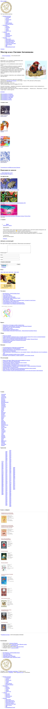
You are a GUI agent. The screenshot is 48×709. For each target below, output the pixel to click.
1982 (10, 486)
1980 (10, 484)
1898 (2, 493)
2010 (14, 478)
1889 (2, 485)
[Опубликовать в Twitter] (5, 98)
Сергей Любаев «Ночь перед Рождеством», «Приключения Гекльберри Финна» (20, 330)
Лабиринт (8, 553)
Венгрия (3, 403)
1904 (6, 455)
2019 (7, 272)
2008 (14, 476)
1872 (2, 470)
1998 (10, 505)
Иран (2, 411)
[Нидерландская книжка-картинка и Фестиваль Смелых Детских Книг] (8, 214)
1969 (10, 472)
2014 (14, 483)
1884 (2, 479)
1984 (10, 489)
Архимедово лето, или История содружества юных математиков (7, 513)
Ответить (5, 238)
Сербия (2, 429)
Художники (8, 17)
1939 (6, 493)
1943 (6, 498)
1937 (6, 491)
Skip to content (3, 1)
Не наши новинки (9, 24)
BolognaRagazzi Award (10, 46)
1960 (10, 461)
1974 (10, 477)
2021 (2, 272)
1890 (2, 486)
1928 (6, 481)
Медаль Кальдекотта (10, 40)
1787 (2, 462)
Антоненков (3, 167)
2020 (5, 272)
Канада (2, 416)
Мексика (3, 421)
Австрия (3, 395)
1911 (6, 461)
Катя (7, 224)
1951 (10, 451)
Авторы (7, 18)
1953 (10, 453)
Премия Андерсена (10, 42)
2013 (14, 482)
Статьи (7, 28)
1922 (6, 474)
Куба (2, 419)
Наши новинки (9, 22)
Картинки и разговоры (5, 634)
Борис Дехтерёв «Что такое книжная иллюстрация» (14, 369)
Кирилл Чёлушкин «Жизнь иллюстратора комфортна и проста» (16, 360)
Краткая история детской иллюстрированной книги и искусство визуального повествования (23, 370)
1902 (6, 453)
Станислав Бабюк (14, 647)
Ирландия (3, 412)
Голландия (3, 406)
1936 (6, 490)
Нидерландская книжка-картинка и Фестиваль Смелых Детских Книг (15, 216)
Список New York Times (11, 43)
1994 (10, 500)
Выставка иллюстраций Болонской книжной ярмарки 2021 (13, 202)
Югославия (3, 444)
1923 (6, 475)
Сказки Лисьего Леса (9, 602)
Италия (2, 414)
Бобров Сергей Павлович (10, 520)
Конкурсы (8, 34)
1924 (6, 476)
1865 (2, 465)
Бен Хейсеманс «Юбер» (8, 299)
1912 (6, 463)
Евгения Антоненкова (11, 80)
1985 (10, 490)
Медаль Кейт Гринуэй (10, 41)
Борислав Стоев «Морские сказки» (19, 644)
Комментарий (3, 252)
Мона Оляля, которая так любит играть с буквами (13, 354)
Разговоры (5, 25)
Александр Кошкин (13, 643)
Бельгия (3, 398)
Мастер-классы (9, 35)
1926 (6, 478)
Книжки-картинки (7, 16)
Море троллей (3, 586)
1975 (10, 478)
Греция (2, 407)
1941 (6, 495)
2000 (14, 467)
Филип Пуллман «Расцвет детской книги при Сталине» (15, 362)
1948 (6, 503)
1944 (6, 499)
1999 (10, 506)
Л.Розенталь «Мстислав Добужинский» (11, 361)
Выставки (8, 33)
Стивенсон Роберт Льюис (10, 557)
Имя (1, 254)
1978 (10, 482)
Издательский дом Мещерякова (10, 516)
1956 (10, 457)
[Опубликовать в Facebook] (6, 93)
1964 (10, 466)
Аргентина (3, 396)
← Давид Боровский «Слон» (6, 172)
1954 (10, 455)
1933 (6, 486)
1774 (2, 461)
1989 (10, 494)
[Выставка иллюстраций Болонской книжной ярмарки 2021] (8, 201)
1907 (6, 457)
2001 (14, 468)
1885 (2, 480)
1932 (6, 485)
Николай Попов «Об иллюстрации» (10, 367)
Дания (2, 409)
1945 (6, 500)
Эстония (3, 443)
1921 (6, 473)
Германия (3, 405)
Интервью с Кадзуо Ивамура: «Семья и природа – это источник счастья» (18, 355)
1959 (10, 460)
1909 (6, 459)
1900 (6, 451)
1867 (2, 467)
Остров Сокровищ (4, 551)
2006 (14, 474)
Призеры (5, 37)
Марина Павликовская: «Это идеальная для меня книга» (15, 349)
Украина (3, 435)
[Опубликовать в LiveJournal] (6, 96)
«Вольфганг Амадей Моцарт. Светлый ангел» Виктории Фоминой (17, 326)
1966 (10, 468)
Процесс (7, 26)
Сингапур (3, 430)
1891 (2, 487)
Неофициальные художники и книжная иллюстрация (14, 340)
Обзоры (7, 29)
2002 (14, 469)
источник (2, 91)
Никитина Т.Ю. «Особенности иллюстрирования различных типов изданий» (19, 368)
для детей (8, 167)
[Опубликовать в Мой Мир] (6, 97)
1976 (10, 480)
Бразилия (3, 401)
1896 (2, 490)
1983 (10, 488)
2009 (14, 477)
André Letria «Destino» (7, 295)
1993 (10, 499)
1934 (6, 488)
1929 (6, 482)
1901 (6, 452)
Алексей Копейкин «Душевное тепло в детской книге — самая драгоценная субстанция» (22, 366)
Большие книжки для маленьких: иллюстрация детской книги (16, 364)
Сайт (1, 259)
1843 (2, 464)
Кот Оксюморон (6, 55)
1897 (2, 492)
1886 (2, 481)
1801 (2, 463)
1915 (6, 466)
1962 (10, 464)
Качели (8, 600)
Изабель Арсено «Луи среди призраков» (11, 327)
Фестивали (8, 36)
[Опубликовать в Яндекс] (6, 99)
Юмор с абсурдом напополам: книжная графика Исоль (14, 337)
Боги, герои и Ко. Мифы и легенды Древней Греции (6, 539)
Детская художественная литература (10, 555)
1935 (6, 489)
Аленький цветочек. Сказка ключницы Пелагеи (6, 610)
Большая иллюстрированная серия (10, 579)
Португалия (3, 427)
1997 (10, 503)
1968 (10, 470)
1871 (2, 469)
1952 (10, 452)
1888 (2, 484)
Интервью (8, 27)
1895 (2, 489)
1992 (10, 498)
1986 (10, 491)
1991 (10, 497)
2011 (14, 480)
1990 (10, 495)
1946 (6, 501)
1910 (6, 460)
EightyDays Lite (20, 672)
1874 (2, 471)
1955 (10, 456)
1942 (6, 497)
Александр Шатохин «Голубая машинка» (12, 348)
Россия (2, 428)
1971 (10, 474)
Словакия (3, 431)
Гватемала (3, 404)
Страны (7, 20)
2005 (14, 473)
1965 (10, 467)
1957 (10, 458)
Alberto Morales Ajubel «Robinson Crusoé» (11, 298)
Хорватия (3, 437)
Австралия (3, 394)
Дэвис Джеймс (9, 546)
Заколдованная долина (5, 598)
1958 (10, 459)
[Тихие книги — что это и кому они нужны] (8, 188)
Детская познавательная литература (9, 544)
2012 (14, 481)
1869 (2, 468)
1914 (6, 465)
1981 (10, 485)
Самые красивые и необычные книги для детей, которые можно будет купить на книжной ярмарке (24, 336)
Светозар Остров (20, 646)
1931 (6, 484)
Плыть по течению (7, 335)
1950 (10, 450)
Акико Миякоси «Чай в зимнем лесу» (11, 301)
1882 (2, 477)
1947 (6, 502)
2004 (14, 472)
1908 (6, 458)
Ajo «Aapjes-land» (6, 294)
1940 (6, 494)
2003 (14, 470)
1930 (6, 483)
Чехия (2, 438)
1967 (10, 469)
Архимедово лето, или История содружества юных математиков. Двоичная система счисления (7, 526)
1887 (2, 482)
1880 (2, 475)
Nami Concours (9, 44)
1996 (10, 502)
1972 (10, 475)
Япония (3, 445)
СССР (2, 432)
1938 (6, 492)
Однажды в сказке (7, 342)
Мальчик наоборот (4, 562)
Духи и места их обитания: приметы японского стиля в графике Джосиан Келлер (20, 339)
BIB (6, 45)
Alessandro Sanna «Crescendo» (9, 296)
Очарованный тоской (7, 341)
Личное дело (8, 30)
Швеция (3, 442)
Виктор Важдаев (14, 645)
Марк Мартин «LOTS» (8, 328)
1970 (10, 473)
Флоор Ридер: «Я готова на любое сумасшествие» (13, 325)
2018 (10, 272)
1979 (10, 483)
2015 (18, 272)
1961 (10, 463)
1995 (10, 501)
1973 (10, 476)
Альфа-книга (9, 577)
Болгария (3, 399)
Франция (3, 436)
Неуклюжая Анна (4, 622)
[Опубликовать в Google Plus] (7, 95)
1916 (6, 467)
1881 (2, 476)
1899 (2, 494)
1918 (6, 469)
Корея (2, 418)
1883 (2, 478)
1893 (2, 488)
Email (1, 257)
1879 (2, 473)
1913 (6, 464)
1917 (6, 468)
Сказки (7, 21)
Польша (3, 426)
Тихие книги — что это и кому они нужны (9, 189)
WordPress (11, 672)
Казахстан (3, 415)
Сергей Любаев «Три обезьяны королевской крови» (14, 303)
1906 (6, 456)
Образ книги (8, 38)
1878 (2, 472)
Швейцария (3, 440)
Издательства (8, 19)
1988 (10, 493)
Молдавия (3, 422)
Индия (2, 410)
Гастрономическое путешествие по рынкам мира (13, 302)
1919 (6, 470)
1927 (6, 480)
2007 (14, 475)
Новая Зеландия (4, 424)
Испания (3, 413)
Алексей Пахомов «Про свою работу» (11, 363)
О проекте (4, 267)
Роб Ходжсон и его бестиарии (9, 350)
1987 (10, 492)
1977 (10, 481)
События (5, 32)
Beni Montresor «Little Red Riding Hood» (11, 293)
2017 (12, 272)
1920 (6, 472)
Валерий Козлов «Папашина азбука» (11, 329)
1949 (6, 505)
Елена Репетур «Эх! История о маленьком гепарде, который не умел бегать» (19, 300)
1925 (6, 477)
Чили (2, 439)
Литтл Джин (11, 628)
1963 (10, 465)
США (2, 434)
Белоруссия (3, 397)
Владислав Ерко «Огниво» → (6, 173)
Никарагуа (3, 423)
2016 (15, 272)
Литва (2, 420)
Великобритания (4, 402)
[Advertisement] (24, 381)
